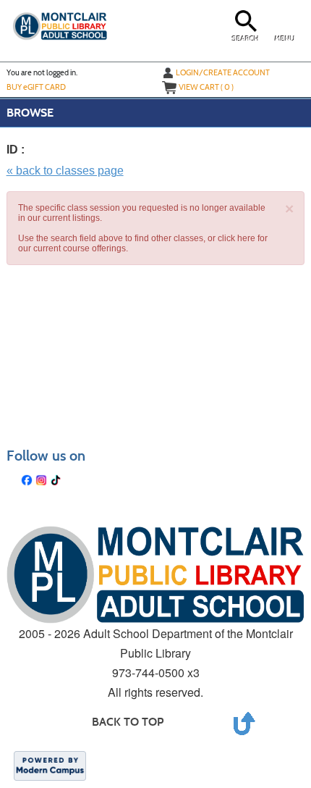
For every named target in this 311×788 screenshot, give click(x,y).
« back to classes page (65, 170)
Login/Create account (223, 72)
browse (30, 113)
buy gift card (36, 87)
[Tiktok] (55, 480)
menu (285, 38)
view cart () (206, 87)
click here (236, 238)
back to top (127, 722)
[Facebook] (27, 480)
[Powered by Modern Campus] (50, 765)
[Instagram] (41, 480)
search (245, 38)
